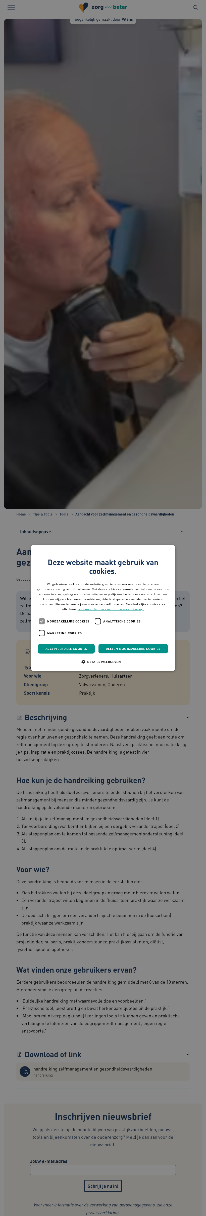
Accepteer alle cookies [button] (66, 649)
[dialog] (103, 608)
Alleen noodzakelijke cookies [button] (133, 649)
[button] (103, 662)
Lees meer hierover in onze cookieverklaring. (111, 609)
